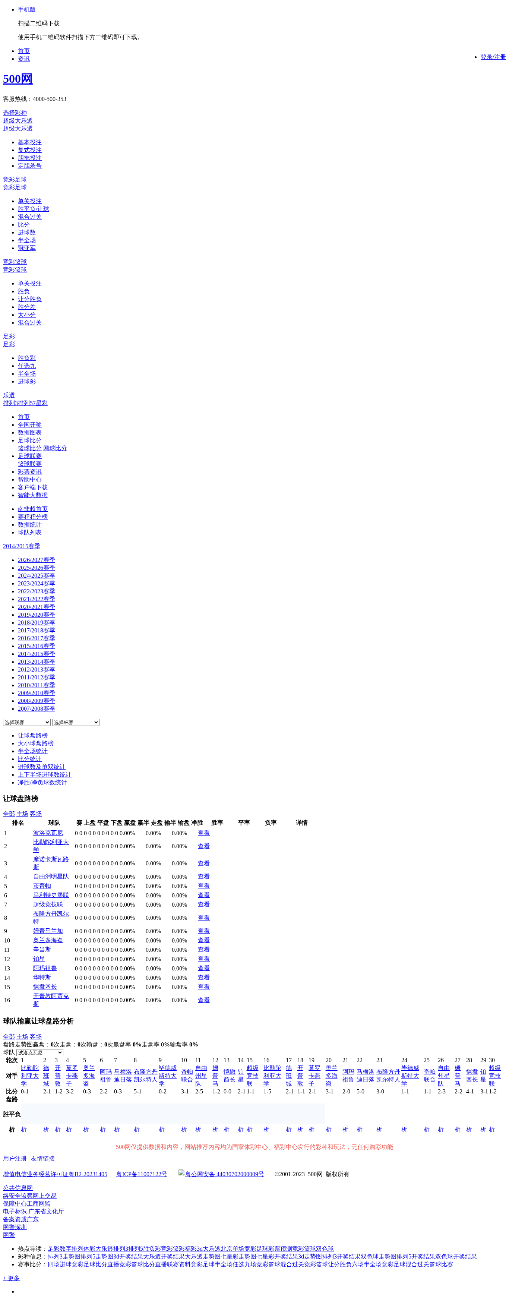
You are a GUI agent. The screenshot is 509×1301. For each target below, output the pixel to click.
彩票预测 (280, 1248)
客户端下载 (33, 487)
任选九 (27, 366)
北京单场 (232, 1248)
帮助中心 (30, 479)
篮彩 (179, 1248)
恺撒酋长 (45, 986)
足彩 (9, 336)
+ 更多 (11, 1278)
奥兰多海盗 (48, 940)
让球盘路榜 (33, 735)
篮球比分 (30, 448)
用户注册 (15, 1158)
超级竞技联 (48, 904)
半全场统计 (33, 751)
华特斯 (42, 977)
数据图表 (30, 432)
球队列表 (30, 532)
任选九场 (244, 1264)
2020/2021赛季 (36, 607)
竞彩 (167, 1248)
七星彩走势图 (238, 1256)
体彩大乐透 (98, 1248)
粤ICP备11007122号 (141, 1174)
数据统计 (30, 524)
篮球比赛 (441, 1264)
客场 (36, 814)
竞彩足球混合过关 (405, 1264)
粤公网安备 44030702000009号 (224, 1174)
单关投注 (30, 201)
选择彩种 (15, 113)
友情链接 (43, 1158)
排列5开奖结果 (415, 1256)
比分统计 (30, 759)
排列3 (10, 403)
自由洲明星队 (51, 876)
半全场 (27, 240)
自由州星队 (201, 1076)
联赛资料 (179, 1264)
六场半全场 (367, 1264)
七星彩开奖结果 (277, 1256)
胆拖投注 (30, 158)
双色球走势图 (378, 1256)
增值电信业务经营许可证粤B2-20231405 (55, 1174)
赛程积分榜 (33, 517)
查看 (204, 833)
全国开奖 (30, 424)
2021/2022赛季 (36, 599)
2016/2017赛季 (36, 638)
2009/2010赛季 (36, 693)
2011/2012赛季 (36, 677)
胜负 (24, 291)
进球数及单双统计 (42, 767)
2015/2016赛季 (36, 646)
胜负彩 (27, 358)
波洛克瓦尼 (48, 833)
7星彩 (40, 403)
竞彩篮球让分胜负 (328, 1264)
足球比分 (30, 440)
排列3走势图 (64, 1256)
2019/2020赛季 (36, 615)
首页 (24, 51)
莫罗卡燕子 (72, 1076)
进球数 (27, 232)
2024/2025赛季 (36, 575)
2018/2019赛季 (36, 622)
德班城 (46, 1076)
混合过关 (30, 217)
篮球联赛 (30, 464)
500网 (18, 78)
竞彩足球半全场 (212, 1264)
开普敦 (58, 1076)
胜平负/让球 (33, 209)
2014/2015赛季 (36, 654)
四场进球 (60, 1264)
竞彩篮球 (15, 262)
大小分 (27, 315)
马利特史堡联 (51, 895)
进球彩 (27, 381)
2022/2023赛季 (36, 591)
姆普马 (215, 1076)
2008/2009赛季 (36, 701)
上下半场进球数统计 (45, 774)
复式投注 (30, 150)
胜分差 (27, 307)
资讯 (24, 59)
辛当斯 (42, 949)
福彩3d (194, 1248)
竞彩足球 (15, 179)
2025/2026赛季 (36, 568)
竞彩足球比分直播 (95, 1264)
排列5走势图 (96, 1256)
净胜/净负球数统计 (42, 782)
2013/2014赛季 (36, 662)
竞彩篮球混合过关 (280, 1264)
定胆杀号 (30, 165)
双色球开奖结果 (456, 1256)
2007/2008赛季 (36, 708)
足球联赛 (30, 456)
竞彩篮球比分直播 (143, 1264)
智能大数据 (33, 495)
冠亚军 (27, 248)
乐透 (9, 395)
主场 (22, 814)
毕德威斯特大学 (168, 1076)
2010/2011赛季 (36, 685)
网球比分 (55, 448)
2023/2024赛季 (36, 583)
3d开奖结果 (128, 1256)
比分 (24, 224)
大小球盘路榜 (36, 743)
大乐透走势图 (203, 1256)
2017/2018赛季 (36, 630)
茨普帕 (42, 885)
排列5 (25, 403)
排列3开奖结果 (341, 1256)
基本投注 (30, 142)
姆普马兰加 (48, 931)
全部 (9, 814)
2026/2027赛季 (36, 560)
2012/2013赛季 (36, 669)
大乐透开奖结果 (164, 1256)
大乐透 (212, 1248)
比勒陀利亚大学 (30, 1076)
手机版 (27, 9)
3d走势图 (310, 1256)
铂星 (39, 959)
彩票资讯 (30, 471)
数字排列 (71, 1248)
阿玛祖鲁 (45, 968)
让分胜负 (30, 299)
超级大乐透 (18, 120)
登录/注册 (493, 57)
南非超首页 (33, 509)
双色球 (325, 1248)
